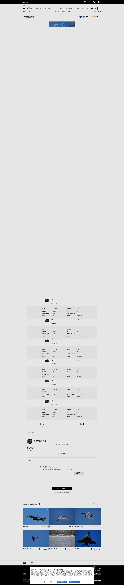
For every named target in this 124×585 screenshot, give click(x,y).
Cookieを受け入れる (74, 581)
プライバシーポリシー (48, 579)
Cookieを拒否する (62, 581)
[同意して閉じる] (93, 567)
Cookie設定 (50, 581)
